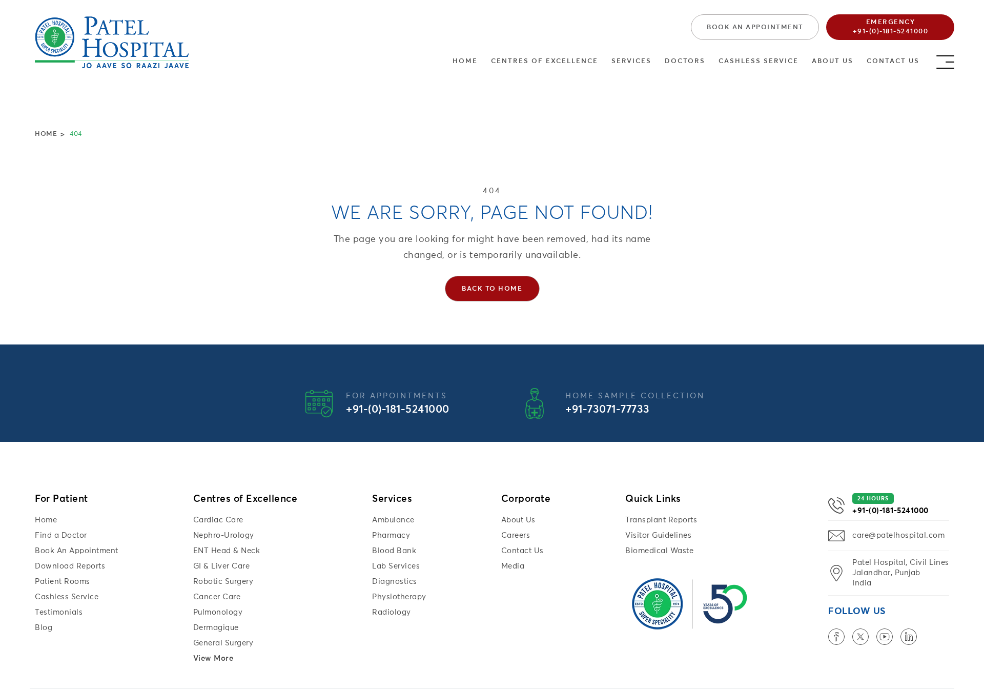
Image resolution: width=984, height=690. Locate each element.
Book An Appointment (76, 551)
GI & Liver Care (221, 566)
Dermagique (216, 628)
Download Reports (70, 566)
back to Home (492, 289)
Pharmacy (391, 535)
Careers (515, 535)
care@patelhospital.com (898, 535)
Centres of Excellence (544, 61)
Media (513, 566)
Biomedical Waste (659, 551)
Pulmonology (218, 612)
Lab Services (396, 566)
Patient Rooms (62, 581)
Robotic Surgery (223, 581)
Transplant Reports (661, 520)
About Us (832, 61)
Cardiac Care (218, 520)
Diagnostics (394, 581)
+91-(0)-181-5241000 (397, 409)
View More (213, 658)
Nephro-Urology (223, 535)
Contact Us (893, 61)
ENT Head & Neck (226, 551)
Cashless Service (758, 61)
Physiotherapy (399, 597)
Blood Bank (394, 551)
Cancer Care (217, 597)
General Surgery (223, 643)
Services (631, 61)
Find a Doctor (61, 535)
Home (465, 61)
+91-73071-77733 (607, 409)
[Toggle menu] (945, 59)
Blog (43, 628)
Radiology (391, 612)
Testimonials (59, 612)
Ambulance (393, 520)
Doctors (685, 61)
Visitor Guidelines (658, 535)
